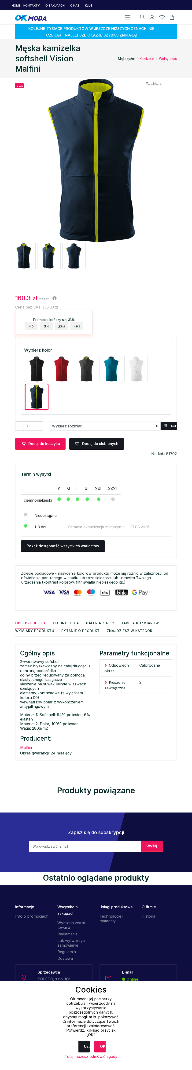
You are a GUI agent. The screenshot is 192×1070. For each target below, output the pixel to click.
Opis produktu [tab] (30, 623)
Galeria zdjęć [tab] (100, 623)
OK (103, 1046)
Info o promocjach (31, 916)
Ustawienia (87, 1046)
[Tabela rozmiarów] (165, 426)
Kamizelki (147, 59)
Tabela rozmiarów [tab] (140, 623)
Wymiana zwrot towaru (71, 925)
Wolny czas (168, 59)
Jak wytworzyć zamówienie (71, 943)
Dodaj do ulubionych (99, 443)
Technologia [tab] (65, 623)
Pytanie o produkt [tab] (80, 631)
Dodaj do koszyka (44, 443)
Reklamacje (67, 934)
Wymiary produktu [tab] (34, 631)
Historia (148, 916)
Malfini (26, 747)
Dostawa (65, 958)
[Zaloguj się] (152, 18)
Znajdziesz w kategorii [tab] (131, 631)
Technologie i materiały (111, 918)
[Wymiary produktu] (173, 426)
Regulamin (66, 951)
